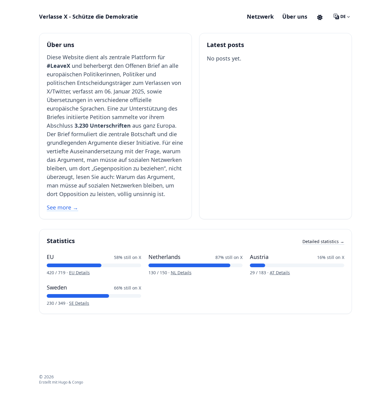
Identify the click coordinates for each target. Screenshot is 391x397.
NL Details (181, 272)
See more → (62, 207)
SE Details (79, 303)
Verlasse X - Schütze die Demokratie (88, 16)
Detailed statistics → (323, 241)
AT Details (280, 272)
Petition (100, 117)
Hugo (63, 382)
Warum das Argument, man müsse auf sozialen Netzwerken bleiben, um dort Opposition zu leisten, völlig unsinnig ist (111, 185)
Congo (77, 382)
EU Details (79, 272)
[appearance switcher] (320, 16)
